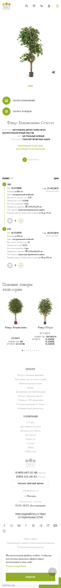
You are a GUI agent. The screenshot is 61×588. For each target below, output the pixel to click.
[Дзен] (33, 525)
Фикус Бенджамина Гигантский (16, 327)
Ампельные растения (30, 383)
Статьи (30, 443)
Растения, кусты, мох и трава (30, 379)
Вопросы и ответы (30, 430)
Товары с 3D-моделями (30, 400)
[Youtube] (55, 525)
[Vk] (19, 525)
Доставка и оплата (30, 426)
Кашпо (30, 387)
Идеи (30, 447)
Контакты (30, 434)
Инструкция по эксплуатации (30, 149)
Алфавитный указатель (30, 408)
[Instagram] (11, 525)
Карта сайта (30, 538)
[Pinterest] (26, 525)
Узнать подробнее (16, 566)
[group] (30, 51)
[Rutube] (48, 525)
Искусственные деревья (30, 375)
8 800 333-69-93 (26, 476)
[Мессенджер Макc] (4, 531)
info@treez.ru (30, 490)
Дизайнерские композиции (30, 391)
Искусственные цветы (30, 396)
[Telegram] (40, 525)
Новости (30, 439)
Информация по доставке (30, 146)
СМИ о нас (30, 451)
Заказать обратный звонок (30, 483)
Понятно (30, 577)
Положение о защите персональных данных (31, 543)
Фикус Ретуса (45, 327)
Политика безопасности (30, 547)
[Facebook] (4, 525)
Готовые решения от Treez (30, 404)
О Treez (30, 422)
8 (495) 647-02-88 (26, 472)
